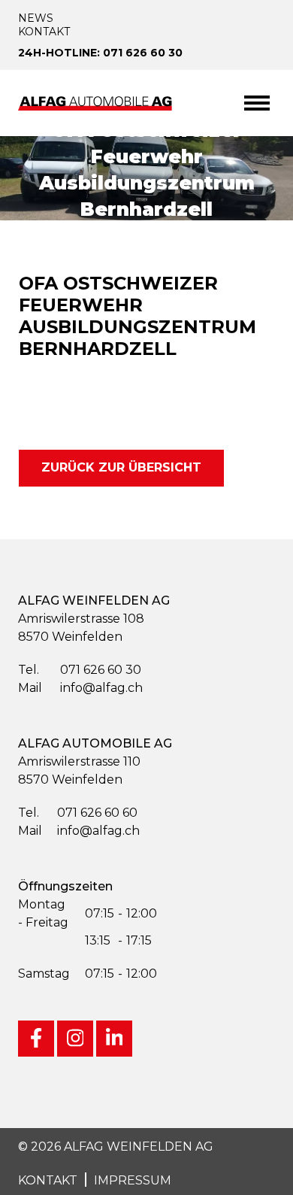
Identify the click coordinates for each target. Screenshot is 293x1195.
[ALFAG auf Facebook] (36, 1039)
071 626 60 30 (79, 670)
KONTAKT (47, 1180)
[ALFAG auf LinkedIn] (114, 1039)
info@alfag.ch (80, 688)
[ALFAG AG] (97, 103)
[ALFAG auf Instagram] (75, 1039)
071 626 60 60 (77, 812)
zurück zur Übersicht (121, 467)
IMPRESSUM (132, 1180)
